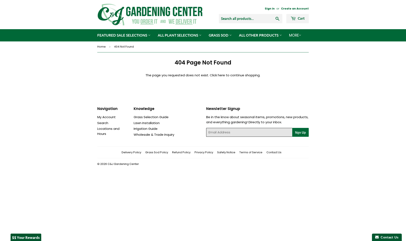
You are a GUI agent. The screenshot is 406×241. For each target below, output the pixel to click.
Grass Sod (219, 35)
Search (102, 123)
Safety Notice (226, 152)
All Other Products (259, 35)
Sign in (270, 8)
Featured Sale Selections (122, 35)
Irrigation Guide (146, 128)
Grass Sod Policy (156, 152)
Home (101, 47)
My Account (106, 117)
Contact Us (273, 152)
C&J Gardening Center (123, 164)
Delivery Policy (131, 152)
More (294, 35)
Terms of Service (250, 152)
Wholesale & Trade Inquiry (154, 134)
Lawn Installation (147, 123)
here (221, 75)
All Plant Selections (178, 35)
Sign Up (300, 132)
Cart (300, 18)
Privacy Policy (204, 152)
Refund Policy (181, 152)
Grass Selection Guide (151, 117)
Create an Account (295, 8)
